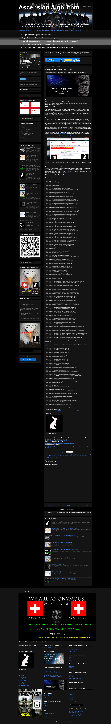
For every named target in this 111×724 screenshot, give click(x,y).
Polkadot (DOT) (21, 683)
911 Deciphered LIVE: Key (50, 671)
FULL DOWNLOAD (66, 172)
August (24, 131)
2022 (22, 137)
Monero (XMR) (21, 678)
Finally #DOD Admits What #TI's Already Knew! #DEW (39, 44)
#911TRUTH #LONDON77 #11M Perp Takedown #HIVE (63, 535)
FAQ (67, 30)
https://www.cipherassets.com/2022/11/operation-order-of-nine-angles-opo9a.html (62, 410)
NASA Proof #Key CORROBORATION (52, 675)
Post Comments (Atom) (71, 509)
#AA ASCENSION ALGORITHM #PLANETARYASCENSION (64, 549)
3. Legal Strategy (24, 95)
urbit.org (71, 684)
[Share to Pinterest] (72, 452)
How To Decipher (34, 30)
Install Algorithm (25, 30)
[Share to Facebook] (71, 452)
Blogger (70, 721)
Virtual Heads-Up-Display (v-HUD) (46, 30)
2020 (22, 140)
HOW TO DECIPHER (56, 571)
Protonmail (46, 695)
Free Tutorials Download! (23, 647)
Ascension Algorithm (49, 7)
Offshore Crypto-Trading (49, 715)
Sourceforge (72, 676)
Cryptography (84, 455)
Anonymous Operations (70, 454)
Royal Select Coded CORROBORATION (53, 676)
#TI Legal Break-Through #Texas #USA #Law (36, 35)
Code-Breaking (65, 455)
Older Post (88, 505)
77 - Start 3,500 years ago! (50, 647)
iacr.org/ (71, 699)
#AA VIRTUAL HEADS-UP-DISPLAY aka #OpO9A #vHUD (64, 528)
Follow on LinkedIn (27, 359)
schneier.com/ (72, 696)
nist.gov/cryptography (74, 692)
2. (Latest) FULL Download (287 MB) (28, 84)
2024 (22, 125)
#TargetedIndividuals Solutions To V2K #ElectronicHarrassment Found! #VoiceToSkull (49, 41)
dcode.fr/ (71, 694)
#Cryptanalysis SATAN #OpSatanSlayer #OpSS (61, 557)
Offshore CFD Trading (49, 713)
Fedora (70, 660)
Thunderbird (46, 705)
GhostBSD (71, 669)
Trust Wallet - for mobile (74, 715)
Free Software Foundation (75, 678)
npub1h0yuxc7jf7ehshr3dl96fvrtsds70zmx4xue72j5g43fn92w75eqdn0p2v (61, 443)
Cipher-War (59, 455)
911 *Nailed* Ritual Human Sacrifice (52, 674)
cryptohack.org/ (72, 701)
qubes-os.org (72, 651)
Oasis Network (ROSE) (23, 685)
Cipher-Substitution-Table (59, 30)
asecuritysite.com (73, 691)
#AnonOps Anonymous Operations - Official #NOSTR (63, 578)
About (20, 30)
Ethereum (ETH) (22, 677)
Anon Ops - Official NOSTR (75, 30)
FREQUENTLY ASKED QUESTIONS (59, 564)
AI (48, 454)
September (25, 129)
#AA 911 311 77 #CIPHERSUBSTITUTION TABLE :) (62, 542)
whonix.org (71, 648)
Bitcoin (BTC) (21, 675)
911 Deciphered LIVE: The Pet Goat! (52, 670)
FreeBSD (71, 667)
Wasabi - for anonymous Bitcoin (76, 711)
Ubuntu (70, 658)
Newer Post (48, 505)
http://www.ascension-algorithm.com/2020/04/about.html (57, 440)
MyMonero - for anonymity (75, 714)
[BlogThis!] (68, 452)
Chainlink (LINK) (22, 680)
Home (68, 505)
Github (70, 675)
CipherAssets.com (49, 437)
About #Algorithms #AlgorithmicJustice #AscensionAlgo (63, 521)
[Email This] (67, 452)
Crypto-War (78, 455)
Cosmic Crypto (72, 455)
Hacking (47, 457)
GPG (45, 703)
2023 (22, 127)
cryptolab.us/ (72, 697)
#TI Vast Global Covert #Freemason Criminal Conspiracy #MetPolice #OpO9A (47, 47)
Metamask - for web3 (74, 712)
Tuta (45, 697)
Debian (70, 657)
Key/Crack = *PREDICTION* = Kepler (52, 672)
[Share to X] (70, 452)
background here (63, 133)
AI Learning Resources (55, 454)
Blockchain (88, 454)
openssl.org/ (46, 707)
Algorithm (62, 454)
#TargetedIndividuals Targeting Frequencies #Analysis (39, 38)
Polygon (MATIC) (22, 682)
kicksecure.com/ (73, 649)
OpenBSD (71, 666)
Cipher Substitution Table (50, 455)
